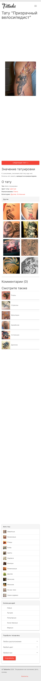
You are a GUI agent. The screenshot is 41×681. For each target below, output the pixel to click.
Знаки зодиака (12, 595)
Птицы (9, 542)
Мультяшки (15, 315)
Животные (11, 531)
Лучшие (10, 613)
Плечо (15, 191)
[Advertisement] (20, 41)
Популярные (11, 618)
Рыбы (9, 547)
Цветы (9, 553)
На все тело (11, 590)
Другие (13, 194)
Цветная (13, 189)
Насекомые (11, 537)
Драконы (14, 345)
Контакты (24, 676)
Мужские (10, 579)
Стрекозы (14, 305)
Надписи (10, 558)
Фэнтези (10, 563)
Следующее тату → (20, 163)
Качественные (12, 623)
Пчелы (13, 295)
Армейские (15, 325)
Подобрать (9, 658)
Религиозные (12, 568)
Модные (10, 628)
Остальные (21, 194)
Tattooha (9, 6)
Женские (10, 584)
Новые (9, 608)
